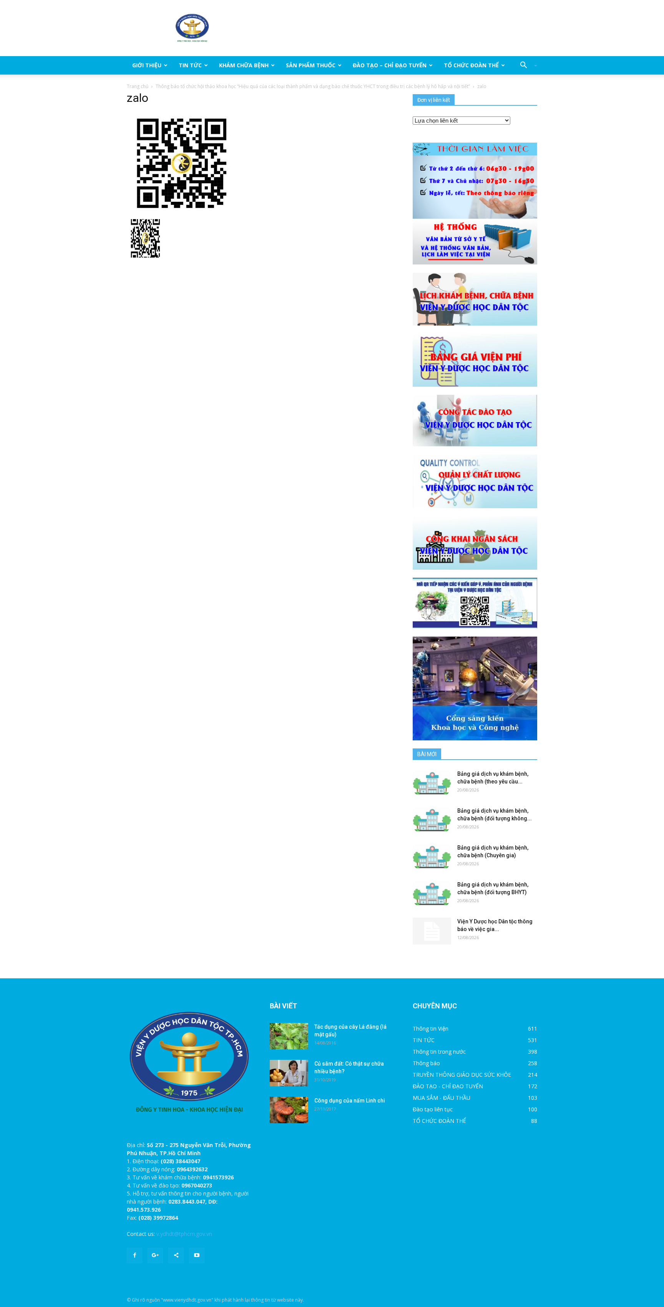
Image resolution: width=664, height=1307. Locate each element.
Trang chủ (137, 86)
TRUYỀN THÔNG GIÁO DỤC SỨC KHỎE (462, 1074)
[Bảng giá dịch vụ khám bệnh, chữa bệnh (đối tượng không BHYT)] (432, 820)
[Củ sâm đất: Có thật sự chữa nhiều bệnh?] (289, 1073)
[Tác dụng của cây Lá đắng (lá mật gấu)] (289, 1036)
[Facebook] (134, 1255)
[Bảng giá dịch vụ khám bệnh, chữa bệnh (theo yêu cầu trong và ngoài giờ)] (432, 783)
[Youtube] (196, 1255)
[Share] (176, 1255)
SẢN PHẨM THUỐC (310, 65)
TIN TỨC (190, 65)
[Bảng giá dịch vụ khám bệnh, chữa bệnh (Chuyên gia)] (432, 857)
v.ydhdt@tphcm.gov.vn (184, 1233)
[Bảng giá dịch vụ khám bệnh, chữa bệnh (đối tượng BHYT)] (432, 894)
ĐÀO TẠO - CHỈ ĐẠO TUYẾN (448, 1086)
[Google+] (155, 1255)
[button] (525, 65)
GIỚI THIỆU (146, 65)
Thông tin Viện (430, 1028)
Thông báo (426, 1063)
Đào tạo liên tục (433, 1109)
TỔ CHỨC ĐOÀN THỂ (471, 65)
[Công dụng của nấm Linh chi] (289, 1110)
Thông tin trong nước (439, 1051)
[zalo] (181, 163)
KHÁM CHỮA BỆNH (244, 65)
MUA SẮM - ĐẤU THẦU (441, 1097)
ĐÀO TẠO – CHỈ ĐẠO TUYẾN (390, 65)
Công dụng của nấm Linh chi (349, 1100)
